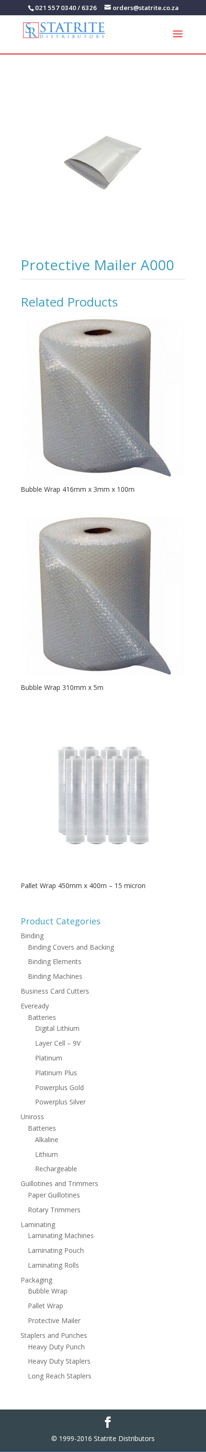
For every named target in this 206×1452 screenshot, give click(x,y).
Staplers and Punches (54, 1335)
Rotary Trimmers (54, 1209)
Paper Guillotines (54, 1194)
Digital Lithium (57, 1028)
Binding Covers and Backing (71, 947)
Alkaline (46, 1139)
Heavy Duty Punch (56, 1346)
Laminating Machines (61, 1235)
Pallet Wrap (45, 1305)
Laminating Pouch (56, 1250)
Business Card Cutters (55, 991)
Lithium (46, 1154)
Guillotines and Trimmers (59, 1183)
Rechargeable (56, 1168)
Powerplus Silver (60, 1101)
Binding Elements (54, 961)
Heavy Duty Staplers (59, 1361)
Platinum (48, 1057)
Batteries (42, 1017)
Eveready (35, 1005)
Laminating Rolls (53, 1265)
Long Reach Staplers (60, 1375)
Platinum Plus (56, 1072)
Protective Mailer (54, 1320)
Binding (32, 935)
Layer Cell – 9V (57, 1043)
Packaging (36, 1279)
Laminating (38, 1224)
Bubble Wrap (48, 1290)
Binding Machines (55, 976)
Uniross (32, 1116)
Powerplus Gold (59, 1087)
